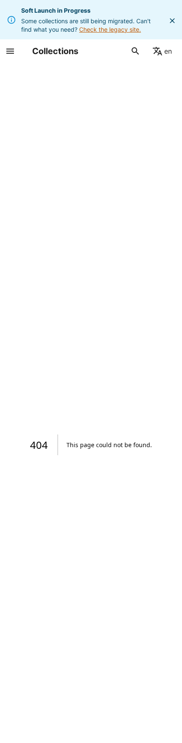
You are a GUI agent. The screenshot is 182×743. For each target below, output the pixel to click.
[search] (135, 51)
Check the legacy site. (110, 29)
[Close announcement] (172, 20)
